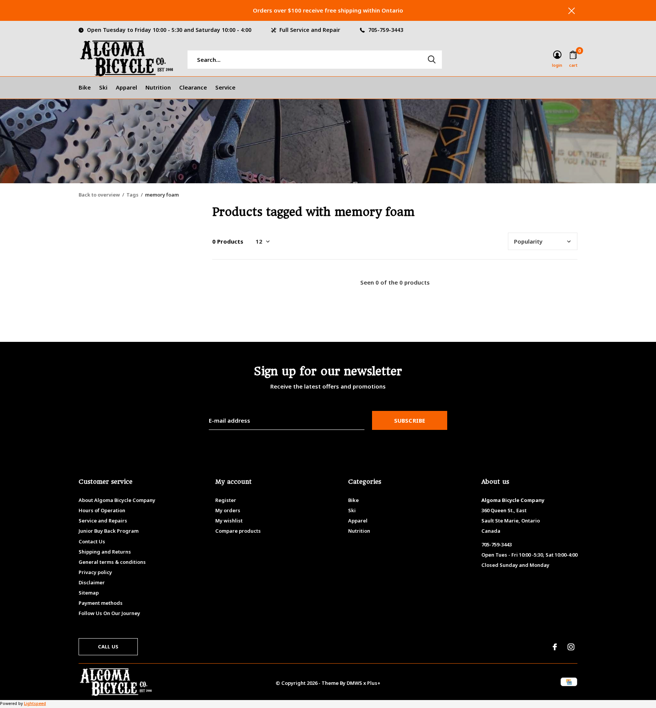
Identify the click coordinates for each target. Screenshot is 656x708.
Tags (132, 194)
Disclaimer (92, 582)
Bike (85, 87)
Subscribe (410, 420)
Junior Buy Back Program (109, 530)
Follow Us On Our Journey (109, 613)
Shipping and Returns (105, 551)
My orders (227, 510)
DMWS (354, 683)
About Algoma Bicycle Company (117, 500)
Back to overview (99, 194)
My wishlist (229, 520)
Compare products (238, 530)
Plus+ (373, 683)
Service (225, 87)
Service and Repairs (103, 520)
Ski (103, 87)
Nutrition (158, 87)
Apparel (126, 87)
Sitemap (89, 592)
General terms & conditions (112, 562)
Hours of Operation (102, 510)
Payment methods (101, 602)
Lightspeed (35, 703)
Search (431, 59)
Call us (108, 646)
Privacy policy (95, 572)
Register (225, 500)
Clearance (193, 87)
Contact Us (92, 541)
